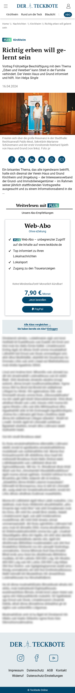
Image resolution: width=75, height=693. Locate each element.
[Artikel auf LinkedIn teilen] (31, 159)
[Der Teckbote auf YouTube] (53, 657)
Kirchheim (35, 23)
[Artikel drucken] (51, 159)
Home (5, 23)
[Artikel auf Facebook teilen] (11, 159)
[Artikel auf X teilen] (21, 159)
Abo (68, 14)
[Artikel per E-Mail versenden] (61, 159)
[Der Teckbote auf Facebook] (36, 657)
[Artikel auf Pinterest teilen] (41, 159)
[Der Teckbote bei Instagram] (20, 657)
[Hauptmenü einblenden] (6, 6)
